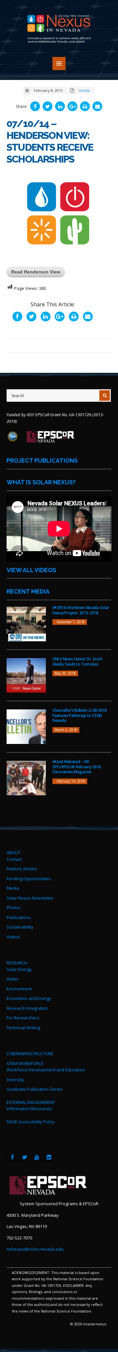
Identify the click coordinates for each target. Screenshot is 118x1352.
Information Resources (29, 1108)
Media (13, 888)
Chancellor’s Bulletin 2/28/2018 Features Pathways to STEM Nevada (79, 715)
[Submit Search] (104, 395)
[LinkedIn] (49, 1157)
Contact (14, 859)
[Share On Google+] (72, 106)
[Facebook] (12, 1157)
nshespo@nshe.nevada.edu (35, 1249)
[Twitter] (24, 1157)
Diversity (15, 1080)
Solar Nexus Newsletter (30, 898)
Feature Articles (22, 869)
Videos (13, 937)
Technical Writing (23, 1028)
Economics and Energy (29, 998)
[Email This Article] (97, 106)
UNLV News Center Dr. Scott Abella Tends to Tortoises (77, 661)
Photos (14, 907)
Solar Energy (19, 969)
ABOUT (13, 852)
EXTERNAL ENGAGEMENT (31, 1102)
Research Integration (27, 1008)
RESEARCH (17, 963)
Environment (19, 989)
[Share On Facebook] (35, 106)
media (84, 90)
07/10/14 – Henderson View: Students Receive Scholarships (50, 141)
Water (13, 979)
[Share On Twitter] (47, 106)
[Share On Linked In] (60, 106)
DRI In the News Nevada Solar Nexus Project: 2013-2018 (80, 610)
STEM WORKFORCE (25, 1063)
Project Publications (42, 460)
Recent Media (28, 591)
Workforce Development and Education (46, 1070)
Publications (19, 917)
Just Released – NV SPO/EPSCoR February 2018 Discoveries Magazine (76, 767)
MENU (59, 63)
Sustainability (20, 927)
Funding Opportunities (29, 878)
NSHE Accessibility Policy (31, 1122)
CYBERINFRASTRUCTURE (30, 1054)
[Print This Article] (85, 106)
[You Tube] (37, 1157)
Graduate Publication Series (35, 1089)
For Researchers (23, 1018)
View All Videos (31, 570)
